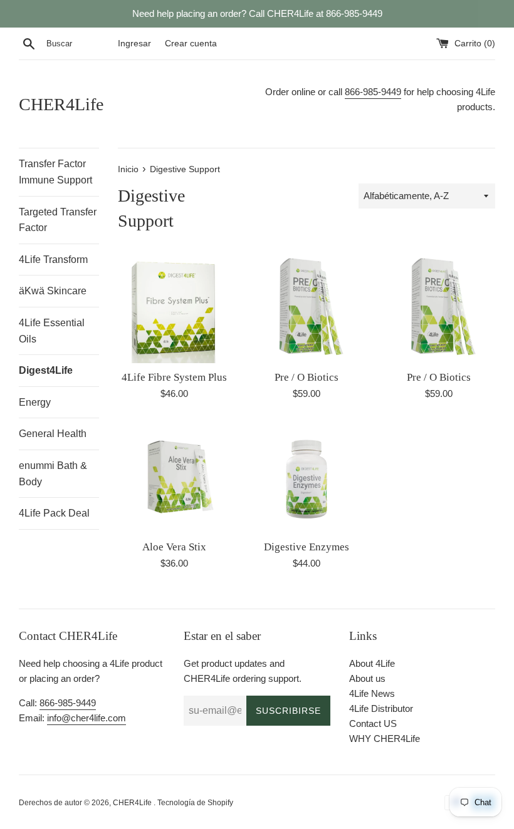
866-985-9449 (373, 91)
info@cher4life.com (86, 718)
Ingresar (134, 43)
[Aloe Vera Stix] (174, 476)
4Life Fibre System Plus (174, 377)
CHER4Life (61, 104)
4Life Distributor (381, 708)
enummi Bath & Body (53, 473)
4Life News (372, 693)
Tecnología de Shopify (195, 802)
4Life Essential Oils (52, 330)
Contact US (373, 723)
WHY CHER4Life (384, 738)
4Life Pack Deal (54, 513)
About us (367, 678)
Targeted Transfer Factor (58, 220)
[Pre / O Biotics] (307, 307)
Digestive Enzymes (306, 547)
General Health (53, 433)
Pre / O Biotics (306, 377)
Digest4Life (46, 370)
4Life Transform (53, 259)
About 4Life (372, 663)
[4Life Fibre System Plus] (174, 307)
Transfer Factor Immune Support (55, 171)
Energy (35, 402)
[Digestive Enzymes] (307, 476)
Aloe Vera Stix (174, 547)
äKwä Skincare (53, 291)
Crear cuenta (191, 43)
